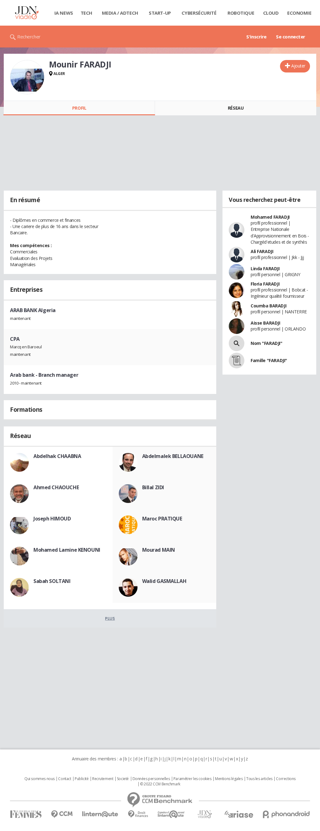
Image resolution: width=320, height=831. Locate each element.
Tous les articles (259, 779)
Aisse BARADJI (265, 323)
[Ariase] (238, 814)
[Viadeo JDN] (204, 814)
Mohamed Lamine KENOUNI (66, 549)
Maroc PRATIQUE (162, 518)
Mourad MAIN (158, 549)
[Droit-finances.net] (138, 814)
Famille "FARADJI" (269, 360)
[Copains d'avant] (171, 814)
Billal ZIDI (153, 487)
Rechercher (29, 36)
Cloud (271, 13)
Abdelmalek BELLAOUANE (172, 456)
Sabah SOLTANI (52, 581)
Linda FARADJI (265, 268)
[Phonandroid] (286, 814)
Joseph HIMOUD (52, 518)
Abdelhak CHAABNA (57, 456)
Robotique (241, 13)
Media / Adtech (120, 13)
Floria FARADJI (265, 284)
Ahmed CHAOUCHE (56, 487)
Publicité (81, 779)
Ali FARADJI (262, 251)
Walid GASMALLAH (164, 581)
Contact (64, 779)
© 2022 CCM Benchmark (160, 784)
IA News (63, 13)
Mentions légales (228, 779)
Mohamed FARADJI (270, 217)
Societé (123, 779)
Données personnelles (151, 779)
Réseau (235, 108)
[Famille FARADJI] (236, 360)
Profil (79, 108)
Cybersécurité (199, 13)
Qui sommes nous (39, 779)
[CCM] (61, 814)
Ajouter (298, 66)
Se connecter (290, 36)
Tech (86, 13)
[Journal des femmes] (26, 814)
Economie (299, 13)
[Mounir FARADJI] (27, 77)
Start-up (160, 13)
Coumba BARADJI (268, 306)
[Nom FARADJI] (236, 343)
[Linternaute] (100, 814)
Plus (110, 618)
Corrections (285, 779)
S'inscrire (256, 36)
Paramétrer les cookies (192, 779)
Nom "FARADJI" (266, 343)
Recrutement (102, 779)
